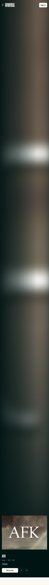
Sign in (43, 5)
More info (10, 570)
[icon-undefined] (21, 570)
